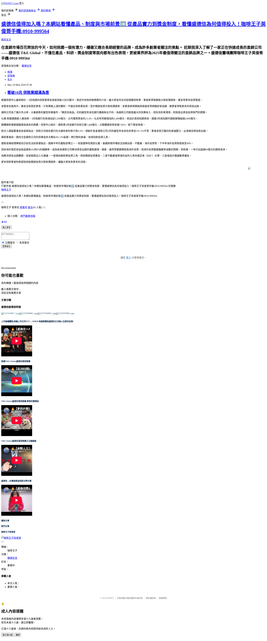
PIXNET (110, 598)
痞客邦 (23, 207)
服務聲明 (163, 598)
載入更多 (6, 227)
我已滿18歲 (7, 635)
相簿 (9, 72)
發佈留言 (6, 246)
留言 (30, 207)
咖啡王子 (6, 189)
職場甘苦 (27, 66)
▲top (4, 221)
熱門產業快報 (27, 216)
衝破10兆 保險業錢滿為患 (28, 92)
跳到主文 (6, 39)
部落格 (11, 75)
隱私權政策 (151, 598)
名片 (9, 79)
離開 (18, 635)
